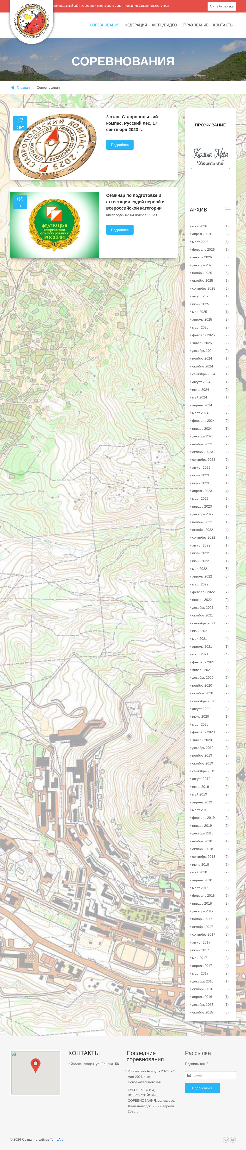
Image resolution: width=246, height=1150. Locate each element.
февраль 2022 (210, 592)
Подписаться (202, 1088)
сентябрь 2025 (210, 288)
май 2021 (210, 638)
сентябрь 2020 (210, 701)
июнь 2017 (210, 950)
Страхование (195, 25)
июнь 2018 (210, 864)
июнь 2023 (210, 483)
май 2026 (210, 226)
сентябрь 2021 (210, 623)
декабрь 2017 (210, 911)
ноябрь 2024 (210, 358)
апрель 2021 (210, 646)
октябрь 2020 (210, 693)
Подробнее (120, 145)
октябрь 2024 (210, 366)
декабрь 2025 (210, 265)
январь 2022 (210, 600)
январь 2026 (210, 257)
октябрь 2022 (210, 530)
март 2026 (210, 242)
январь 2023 (210, 506)
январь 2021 (210, 670)
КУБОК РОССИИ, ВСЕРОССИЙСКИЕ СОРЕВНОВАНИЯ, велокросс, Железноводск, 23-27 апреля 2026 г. (151, 1100)
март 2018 (210, 888)
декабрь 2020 (210, 677)
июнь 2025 (210, 304)
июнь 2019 (210, 787)
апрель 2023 (210, 491)
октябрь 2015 (210, 1012)
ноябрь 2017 (210, 919)
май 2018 (210, 872)
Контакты (223, 25)
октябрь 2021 (210, 615)
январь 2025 (210, 343)
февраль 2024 (210, 421)
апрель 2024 (210, 405)
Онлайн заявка (222, 6)
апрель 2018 (210, 880)
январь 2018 (210, 903)
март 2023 (210, 498)
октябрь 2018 (210, 849)
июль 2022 (210, 553)
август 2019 (210, 779)
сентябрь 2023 (210, 459)
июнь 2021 (210, 631)
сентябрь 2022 (210, 537)
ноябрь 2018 (210, 841)
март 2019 (210, 810)
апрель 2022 (210, 576)
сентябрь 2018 (210, 856)
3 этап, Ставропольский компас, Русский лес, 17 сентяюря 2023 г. (132, 123)
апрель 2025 (210, 319)
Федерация (135, 25)
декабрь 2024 (210, 351)
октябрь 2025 (210, 280)
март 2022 (210, 584)
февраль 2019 (210, 818)
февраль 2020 (210, 732)
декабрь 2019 (210, 748)
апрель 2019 (210, 802)
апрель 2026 (210, 234)
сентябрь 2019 (210, 771)
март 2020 (210, 724)
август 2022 (210, 545)
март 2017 (210, 973)
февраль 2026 (210, 249)
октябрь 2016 (210, 989)
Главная (23, 87)
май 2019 (210, 794)
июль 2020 (210, 716)
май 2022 (210, 569)
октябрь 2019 (210, 763)
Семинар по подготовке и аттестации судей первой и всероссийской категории (135, 202)
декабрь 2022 (210, 514)
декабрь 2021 (210, 607)
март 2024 (210, 413)
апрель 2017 (210, 966)
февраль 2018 (210, 895)
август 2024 (210, 382)
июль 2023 (210, 475)
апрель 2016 (210, 997)
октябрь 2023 (210, 452)
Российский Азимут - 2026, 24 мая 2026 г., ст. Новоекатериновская (151, 1076)
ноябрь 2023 (210, 444)
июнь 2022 (210, 561)
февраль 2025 (210, 335)
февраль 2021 (210, 662)
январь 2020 (210, 740)
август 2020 (210, 709)
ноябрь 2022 (210, 522)
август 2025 (210, 296)
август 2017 (210, 942)
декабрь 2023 (210, 436)
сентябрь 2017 (210, 934)
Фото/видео (164, 25)
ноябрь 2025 (210, 273)
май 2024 (210, 397)
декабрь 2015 (210, 1005)
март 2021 (210, 654)
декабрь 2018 (210, 833)
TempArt (56, 1139)
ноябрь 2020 (210, 685)
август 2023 (210, 467)
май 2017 (210, 958)
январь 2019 (210, 825)
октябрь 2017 (210, 927)
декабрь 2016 (210, 981)
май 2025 (210, 312)
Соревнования (105, 25)
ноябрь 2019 (210, 755)
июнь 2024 (210, 390)
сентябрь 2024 (210, 374)
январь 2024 (210, 428)
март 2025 (210, 327)
